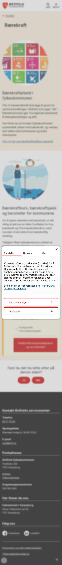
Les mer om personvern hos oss (22, 285)
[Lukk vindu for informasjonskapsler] (57, 249)
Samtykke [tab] (9, 252)
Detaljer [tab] (27, 252)
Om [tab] (44, 252)
